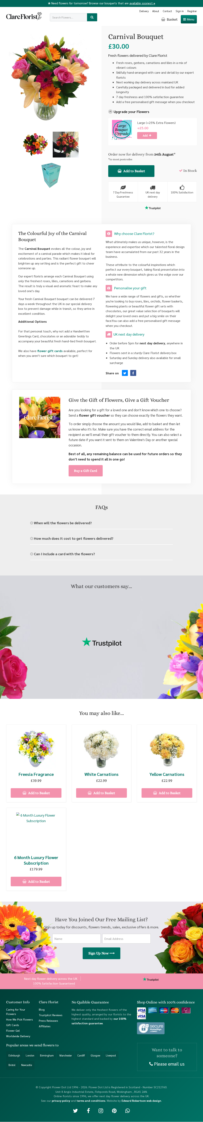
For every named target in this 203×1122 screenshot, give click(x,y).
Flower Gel (13, 1030)
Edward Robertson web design (141, 1100)
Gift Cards (12, 1025)
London (30, 1055)
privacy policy (61, 1100)
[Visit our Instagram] (101, 1110)
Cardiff (81, 1055)
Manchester (65, 1055)
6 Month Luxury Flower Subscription (36, 860)
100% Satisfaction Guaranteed (54, 983)
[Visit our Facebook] (88, 1110)
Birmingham (47, 1055)
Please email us (169, 1064)
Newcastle (26, 1065)
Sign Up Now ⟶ (101, 953)
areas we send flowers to (39, 1045)
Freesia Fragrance (36, 774)
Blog (42, 1009)
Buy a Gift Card (85, 471)
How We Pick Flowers (19, 1019)
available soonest (142, 3)
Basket (172, 19)
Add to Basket (134, 171)
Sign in (180, 11)
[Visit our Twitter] (75, 1110)
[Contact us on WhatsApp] (127, 1110)
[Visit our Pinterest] (114, 1110)
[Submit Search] (92, 17)
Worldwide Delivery (18, 1036)
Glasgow (95, 1055)
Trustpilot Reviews (50, 1015)
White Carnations (101, 774)
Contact (167, 11)
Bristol (12, 1065)
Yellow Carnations (166, 774)
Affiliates (45, 1026)
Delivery (144, 11)
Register (192, 11)
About (155, 11)
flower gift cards (50, 351)
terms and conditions (91, 1100)
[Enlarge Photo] (35, 144)
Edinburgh (14, 1055)
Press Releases (48, 1020)
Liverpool (111, 1055)
